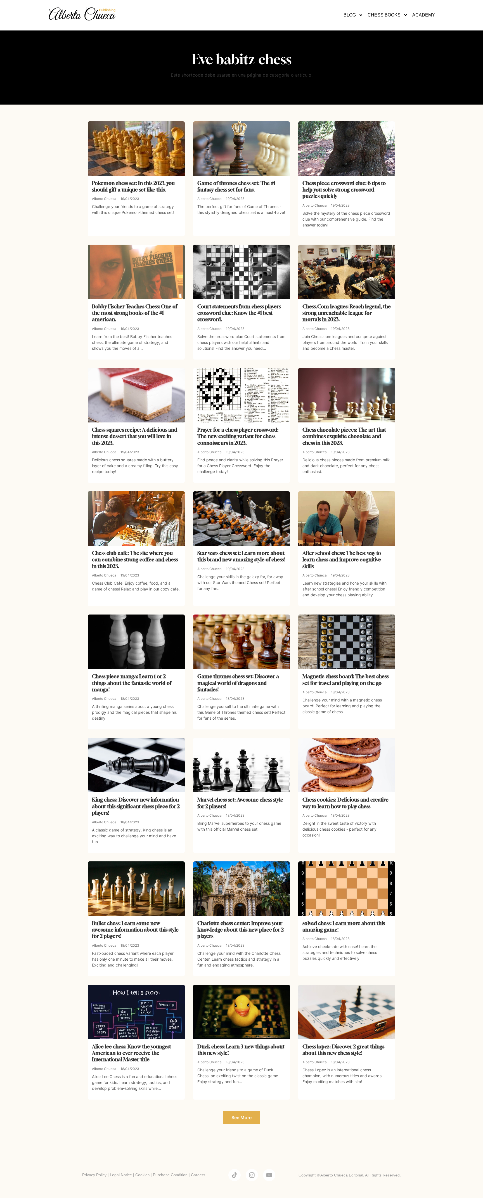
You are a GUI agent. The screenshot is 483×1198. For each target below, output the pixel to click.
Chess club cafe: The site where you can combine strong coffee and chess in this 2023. (135, 559)
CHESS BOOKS (384, 15)
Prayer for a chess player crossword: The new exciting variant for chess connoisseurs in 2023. (237, 436)
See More (241, 1117)
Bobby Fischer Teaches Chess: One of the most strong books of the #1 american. (134, 313)
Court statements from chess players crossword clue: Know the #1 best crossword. (239, 313)
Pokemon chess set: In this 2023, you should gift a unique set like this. (133, 186)
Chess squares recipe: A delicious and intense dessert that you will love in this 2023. (134, 436)
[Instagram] (252, 1175)
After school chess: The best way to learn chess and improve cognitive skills (341, 559)
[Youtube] (269, 1175)
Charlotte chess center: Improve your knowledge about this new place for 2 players (240, 929)
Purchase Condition (170, 1175)
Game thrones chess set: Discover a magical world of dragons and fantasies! (238, 683)
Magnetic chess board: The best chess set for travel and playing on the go (345, 679)
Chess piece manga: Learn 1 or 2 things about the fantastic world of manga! (131, 683)
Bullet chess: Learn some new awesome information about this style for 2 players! (135, 929)
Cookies (142, 1175)
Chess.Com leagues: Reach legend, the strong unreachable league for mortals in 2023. (346, 313)
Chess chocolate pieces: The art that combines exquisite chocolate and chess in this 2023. (344, 436)
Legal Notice (121, 1175)
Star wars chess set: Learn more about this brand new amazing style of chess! (241, 556)
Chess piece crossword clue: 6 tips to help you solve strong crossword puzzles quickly (344, 189)
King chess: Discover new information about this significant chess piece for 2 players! (136, 806)
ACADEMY (423, 15)
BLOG (350, 15)
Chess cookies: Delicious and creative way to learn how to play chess (345, 803)
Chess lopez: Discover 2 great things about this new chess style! (343, 1049)
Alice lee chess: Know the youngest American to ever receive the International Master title (131, 1053)
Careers (198, 1175)
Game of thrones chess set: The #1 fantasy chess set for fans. (236, 186)
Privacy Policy (94, 1175)
